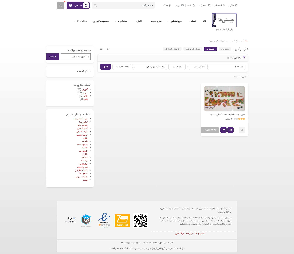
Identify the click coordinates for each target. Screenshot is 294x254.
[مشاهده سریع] (230, 130)
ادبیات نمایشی (81, 170)
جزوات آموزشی (81, 176)
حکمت (85, 147)
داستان (85, 157)
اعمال (105, 66)
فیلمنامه (84, 160)
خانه (204, 21)
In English (82, 21)
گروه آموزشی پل (81, 118)
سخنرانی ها (122, 21)
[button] (224, 130)
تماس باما (83, 122)
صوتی (227, 119)
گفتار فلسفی (82, 128)
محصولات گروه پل (101, 21)
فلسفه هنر (83, 151)
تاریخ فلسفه (82, 144)
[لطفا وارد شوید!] (60, 5)
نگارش (139, 21)
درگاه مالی (179, 233)
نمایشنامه (83, 164)
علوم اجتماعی (176, 21)
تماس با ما (200, 233)
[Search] (95, 5)
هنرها (85, 180)
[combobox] (126, 5)
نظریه (85, 138)
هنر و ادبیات (156, 21)
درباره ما (189, 233)
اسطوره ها (83, 173)
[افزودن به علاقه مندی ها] (242, 130)
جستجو (52, 56)
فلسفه (193, 21)
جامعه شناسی (82, 135)
